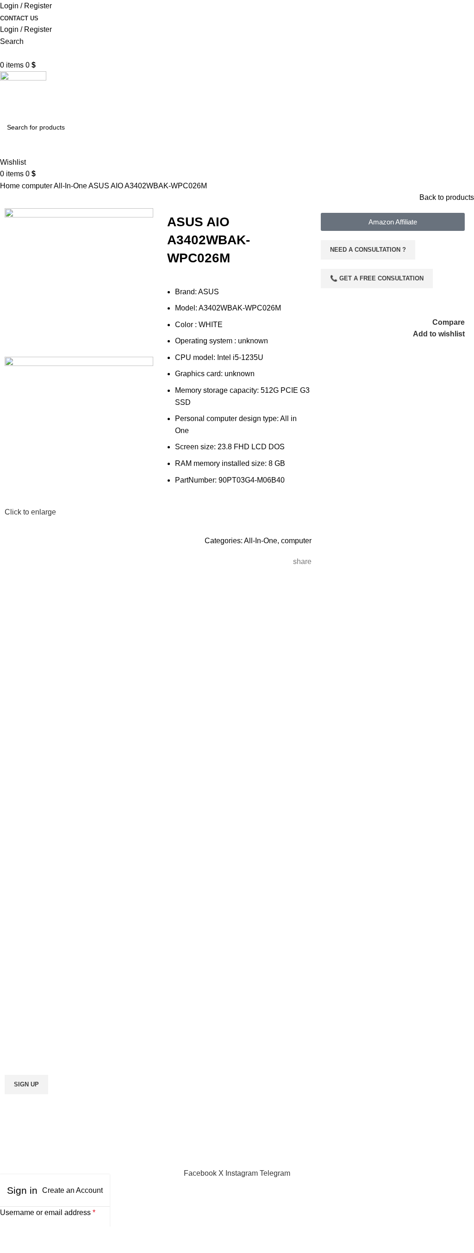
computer (38, 186)
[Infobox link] (118, 829)
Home (11, 186)
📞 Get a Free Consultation (377, 278)
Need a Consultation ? (368, 249)
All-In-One (71, 186)
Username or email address (47, 1212)
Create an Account (72, 1190)
